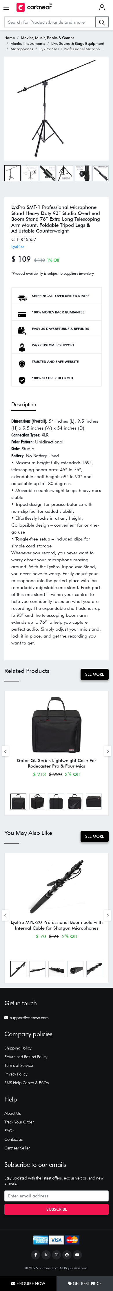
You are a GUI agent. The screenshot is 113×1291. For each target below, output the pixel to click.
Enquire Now (30, 1283)
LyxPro (17, 246)
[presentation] (5, 751)
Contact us (13, 1139)
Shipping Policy (18, 1048)
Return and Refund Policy (25, 1056)
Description (23, 404)
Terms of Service (18, 1065)
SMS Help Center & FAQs (26, 1082)
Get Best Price (86, 1283)
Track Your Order (19, 1122)
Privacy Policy (15, 1074)
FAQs (9, 1130)
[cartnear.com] (34, 7)
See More (94, 674)
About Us (12, 1113)
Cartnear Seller (17, 1148)
